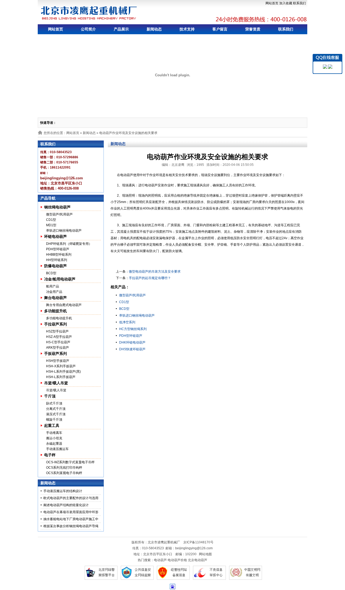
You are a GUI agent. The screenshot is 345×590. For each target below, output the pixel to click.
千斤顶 (50, 396)
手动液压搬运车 (57, 449)
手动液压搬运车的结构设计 (62, 491)
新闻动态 (154, 29)
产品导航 (48, 198)
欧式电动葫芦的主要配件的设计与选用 (70, 498)
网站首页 (271, 3)
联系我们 (299, 3)
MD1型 (51, 225)
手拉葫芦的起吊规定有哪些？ (150, 278)
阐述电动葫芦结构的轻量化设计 (66, 505)
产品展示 (121, 29)
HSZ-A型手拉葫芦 (59, 337)
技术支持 (187, 29)
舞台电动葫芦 (55, 298)
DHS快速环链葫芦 (132, 349)
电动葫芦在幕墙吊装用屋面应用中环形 (70, 512)
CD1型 (51, 220)
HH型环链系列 (56, 260)
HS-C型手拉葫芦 (58, 342)
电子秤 (50, 455)
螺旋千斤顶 (54, 419)
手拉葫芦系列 (55, 324)
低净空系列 (127, 322)
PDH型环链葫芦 (57, 249)
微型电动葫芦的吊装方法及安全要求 (155, 271)
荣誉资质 (252, 29)
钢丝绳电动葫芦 (57, 207)
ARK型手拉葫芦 (57, 347)
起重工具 (51, 425)
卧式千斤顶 (54, 403)
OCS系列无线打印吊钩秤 (64, 467)
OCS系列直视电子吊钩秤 (64, 473)
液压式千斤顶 (55, 414)
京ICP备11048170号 (198, 542)
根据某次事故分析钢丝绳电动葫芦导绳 (70, 526)
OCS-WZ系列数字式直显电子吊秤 (70, 462)
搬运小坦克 (54, 438)
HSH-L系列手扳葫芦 (60, 377)
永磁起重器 (54, 443)
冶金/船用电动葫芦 (59, 279)
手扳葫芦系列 (55, 353)
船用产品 (52, 286)
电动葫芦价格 (177, 560)
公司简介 (88, 29)
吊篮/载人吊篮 (56, 383)
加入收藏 (285, 3)
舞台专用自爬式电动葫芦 (64, 305)
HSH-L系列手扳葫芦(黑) (63, 371)
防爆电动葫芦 (55, 266)
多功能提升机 (55, 311)
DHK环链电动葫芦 (132, 342)
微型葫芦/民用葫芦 (59, 214)
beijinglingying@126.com (194, 548)
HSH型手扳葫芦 (57, 361)
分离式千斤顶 (55, 409)
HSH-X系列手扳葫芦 (61, 366)
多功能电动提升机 (59, 318)
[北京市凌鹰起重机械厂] (89, 12)
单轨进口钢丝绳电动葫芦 (64, 230)
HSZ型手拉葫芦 (57, 331)
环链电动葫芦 (55, 236)
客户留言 (219, 29)
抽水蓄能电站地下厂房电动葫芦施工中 (70, 519)
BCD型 (51, 273)
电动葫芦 (160, 560)
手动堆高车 (54, 433)
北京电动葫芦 (197, 560)
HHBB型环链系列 (58, 254)
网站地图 (205, 554)
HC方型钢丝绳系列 (133, 329)
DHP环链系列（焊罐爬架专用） (69, 244)
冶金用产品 (54, 292)
